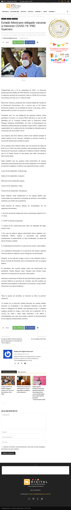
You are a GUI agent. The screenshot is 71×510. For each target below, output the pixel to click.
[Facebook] (59, 1)
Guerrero (37, 11)
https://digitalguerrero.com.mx (21, 354)
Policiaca (23, 11)
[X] (65, 1)
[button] (67, 11)
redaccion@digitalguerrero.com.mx (40, 494)
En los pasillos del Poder (38, 339)
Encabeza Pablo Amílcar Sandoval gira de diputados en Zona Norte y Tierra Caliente (11, 341)
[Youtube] (68, 1)
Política (9, 18)
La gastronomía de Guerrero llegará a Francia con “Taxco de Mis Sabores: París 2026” (7, 390)
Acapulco (30, 11)
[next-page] (5, 403)
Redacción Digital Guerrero (10, 38)
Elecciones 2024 (14, 11)
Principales (5, 11)
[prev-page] (2, 403)
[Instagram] (62, 1)
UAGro (45, 11)
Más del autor (22, 372)
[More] (38, 42)
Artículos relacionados (9, 372)
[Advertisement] (48, 6)
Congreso (51, 11)
